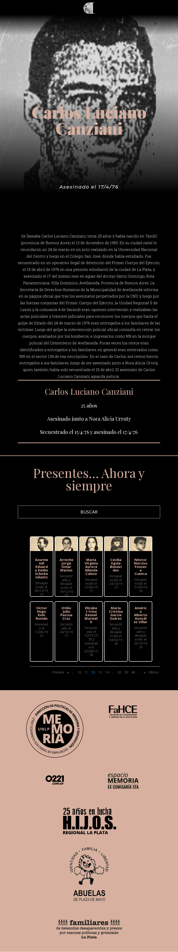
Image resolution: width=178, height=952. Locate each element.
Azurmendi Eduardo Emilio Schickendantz (41, 568)
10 (79, 672)
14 (107, 672)
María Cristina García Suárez (116, 613)
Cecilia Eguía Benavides (116, 564)
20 (119, 672)
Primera (58, 672)
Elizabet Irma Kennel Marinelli (91, 615)
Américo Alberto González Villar (140, 615)
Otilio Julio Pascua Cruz (66, 613)
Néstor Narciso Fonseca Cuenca (140, 566)
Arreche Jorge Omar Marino (66, 564)
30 (126, 672)
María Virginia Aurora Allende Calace (91, 566)
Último (154, 672)
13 (100, 672)
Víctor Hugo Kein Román (42, 613)
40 (133, 672)
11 (86, 672)
